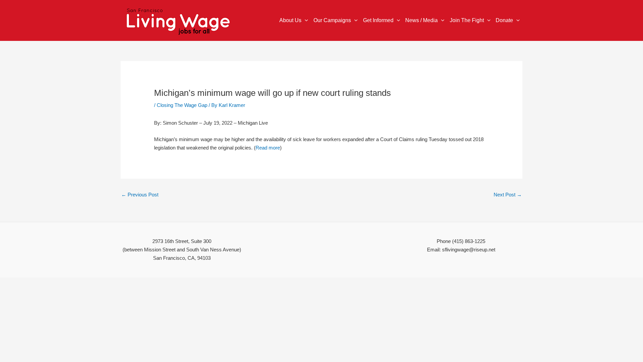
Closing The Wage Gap (182, 105)
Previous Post (139, 194)
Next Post (508, 194)
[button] (304, 20)
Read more (268, 147)
